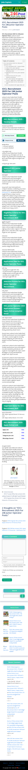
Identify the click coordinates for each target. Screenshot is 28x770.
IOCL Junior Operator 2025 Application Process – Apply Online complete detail (14, 79)
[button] (19, 2)
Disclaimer (17, 765)
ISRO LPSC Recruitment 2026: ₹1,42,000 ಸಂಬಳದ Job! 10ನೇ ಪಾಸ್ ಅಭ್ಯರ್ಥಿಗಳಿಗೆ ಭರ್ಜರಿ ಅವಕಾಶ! (16, 729)
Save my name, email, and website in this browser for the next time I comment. (14, 565)
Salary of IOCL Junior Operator (13, 68)
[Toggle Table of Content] (23, 61)
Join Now (21, 135)
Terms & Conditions (20, 763)
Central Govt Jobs (8, 492)
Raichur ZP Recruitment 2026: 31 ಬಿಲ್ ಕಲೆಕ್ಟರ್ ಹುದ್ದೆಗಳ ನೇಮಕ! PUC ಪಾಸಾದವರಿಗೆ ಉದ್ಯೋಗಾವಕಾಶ (15, 723)
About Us (5, 763)
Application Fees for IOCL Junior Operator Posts (15, 73)
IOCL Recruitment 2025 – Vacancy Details (15, 66)
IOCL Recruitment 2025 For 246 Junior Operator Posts (13, 63)
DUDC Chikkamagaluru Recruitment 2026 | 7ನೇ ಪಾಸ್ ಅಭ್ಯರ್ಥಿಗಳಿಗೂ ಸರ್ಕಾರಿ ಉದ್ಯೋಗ (14, 669)
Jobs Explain (6, 2)
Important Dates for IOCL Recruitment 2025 (14, 82)
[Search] (22, 596)
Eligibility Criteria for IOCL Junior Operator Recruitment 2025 (15, 70)
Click (22, 435)
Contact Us (11, 763)
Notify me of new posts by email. (12, 575)
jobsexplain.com (6, 192)
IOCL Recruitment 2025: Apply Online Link (15, 85)
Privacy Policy (11, 765)
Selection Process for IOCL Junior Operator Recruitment (13, 76)
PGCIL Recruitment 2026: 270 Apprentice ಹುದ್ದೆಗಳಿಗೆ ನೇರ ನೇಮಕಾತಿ (15, 694)
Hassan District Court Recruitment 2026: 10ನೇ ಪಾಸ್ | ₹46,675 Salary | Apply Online (15, 675)
